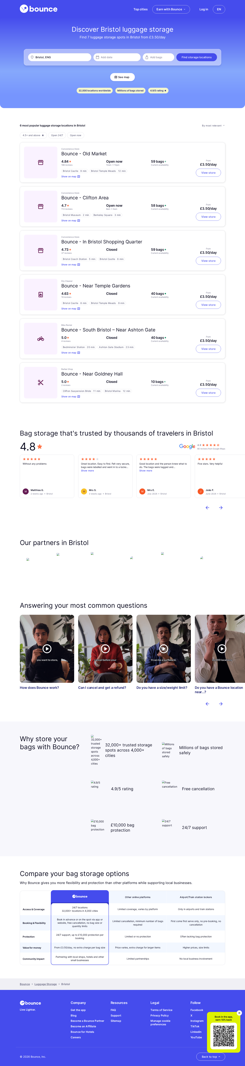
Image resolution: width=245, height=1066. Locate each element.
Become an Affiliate (83, 1026)
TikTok (194, 1026)
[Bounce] (38, 9)
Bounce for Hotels (82, 1031)
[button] (196, 57)
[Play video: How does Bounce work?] (47, 649)
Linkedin (196, 1031)
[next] (220, 507)
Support (116, 1015)
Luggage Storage (45, 984)
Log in (204, 9)
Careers (76, 1037)
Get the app (78, 1010)
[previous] (207, 507)
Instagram (197, 1020)
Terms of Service (161, 1010)
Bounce (25, 984)
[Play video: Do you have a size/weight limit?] (163, 649)
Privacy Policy (159, 1015)
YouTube (196, 1037)
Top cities (141, 9)
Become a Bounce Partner (87, 1020)
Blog (74, 1015)
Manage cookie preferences (160, 1022)
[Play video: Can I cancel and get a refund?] (105, 649)
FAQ (113, 1010)
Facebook (196, 1010)
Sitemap (116, 1020)
